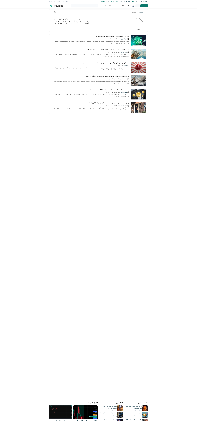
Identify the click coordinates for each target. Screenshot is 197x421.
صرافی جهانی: (127, 1)
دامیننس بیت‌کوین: (138, 1)
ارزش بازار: (120, 1)
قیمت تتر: (107, 1)
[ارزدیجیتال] (56, 5)
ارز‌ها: (147, 1)
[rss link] (55, 12)
